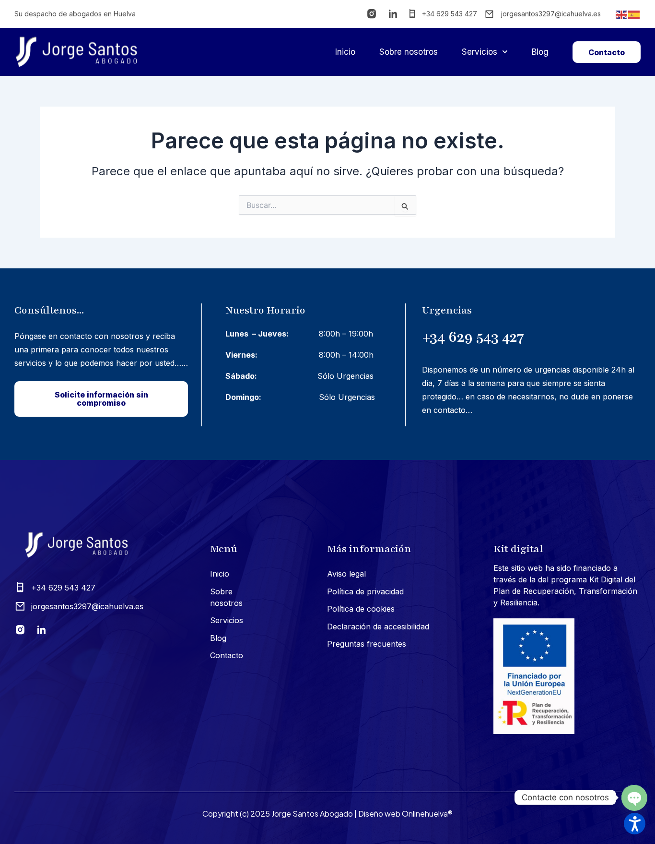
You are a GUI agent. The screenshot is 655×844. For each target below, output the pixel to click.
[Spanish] (634, 14)
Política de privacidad (365, 591)
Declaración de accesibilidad (378, 626)
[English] (622, 14)
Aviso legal (346, 574)
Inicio (345, 52)
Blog (540, 52)
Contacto (226, 655)
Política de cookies (361, 609)
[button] (634, 823)
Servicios (479, 52)
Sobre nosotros (408, 52)
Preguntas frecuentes (366, 644)
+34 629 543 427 (473, 336)
